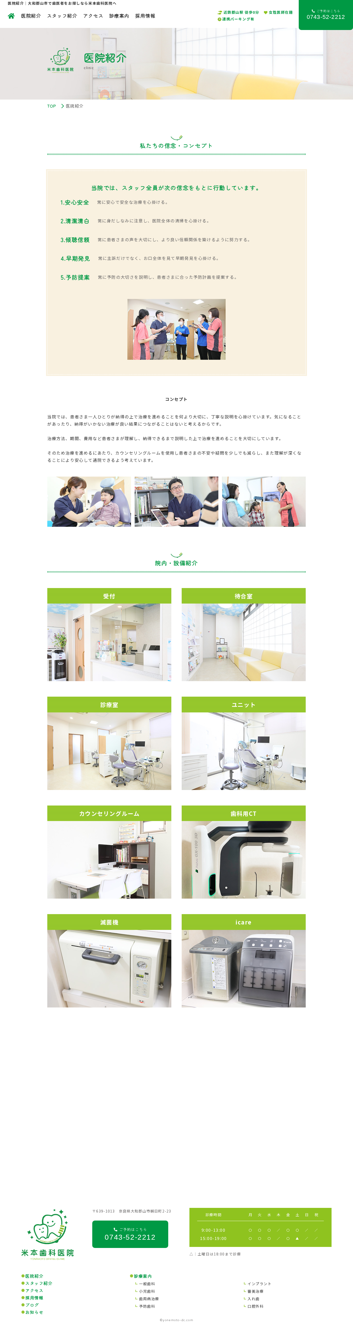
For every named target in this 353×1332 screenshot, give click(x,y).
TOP (51, 106)
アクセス (93, 15)
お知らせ (34, 1312)
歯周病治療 (149, 1298)
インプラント (260, 1283)
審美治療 (256, 1291)
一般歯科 (147, 1283)
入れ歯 (254, 1298)
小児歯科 (147, 1291)
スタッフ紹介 (62, 15)
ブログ (32, 1305)
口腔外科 (256, 1306)
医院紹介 (31, 15)
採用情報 (145, 15)
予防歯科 (147, 1306)
